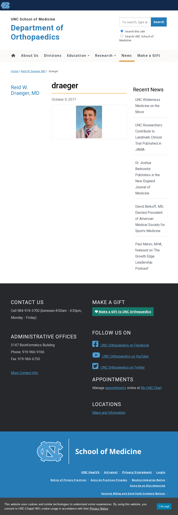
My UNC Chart (151, 388)
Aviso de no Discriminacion (147, 485)
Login (160, 472)
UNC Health (90, 472)
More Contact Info (24, 373)
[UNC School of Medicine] (89, 451)
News (127, 55)
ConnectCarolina (139, 5)
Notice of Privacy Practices (68, 480)
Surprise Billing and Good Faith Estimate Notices (133, 493)
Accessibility (20, 5)
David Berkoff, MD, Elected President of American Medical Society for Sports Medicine (150, 218)
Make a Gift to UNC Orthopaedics (124, 311)
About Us (29, 55)
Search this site (134, 31)
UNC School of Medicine (33, 19)
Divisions (52, 55)
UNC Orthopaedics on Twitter (122, 367)
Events (43, 5)
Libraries (65, 5)
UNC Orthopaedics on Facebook (124, 345)
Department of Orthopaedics (37, 32)
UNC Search (168, 5)
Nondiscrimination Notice (148, 480)
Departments (108, 5)
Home (13, 55)
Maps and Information (108, 413)
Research (104, 55)
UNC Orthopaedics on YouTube (125, 356)
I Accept (164, 506)
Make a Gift (148, 55)
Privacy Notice (99, 508)
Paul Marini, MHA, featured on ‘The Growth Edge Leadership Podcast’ (148, 256)
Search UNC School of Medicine (136, 38)
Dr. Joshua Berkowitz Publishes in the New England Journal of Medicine (147, 178)
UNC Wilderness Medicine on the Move (147, 106)
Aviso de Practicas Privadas (109, 480)
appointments (115, 388)
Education (77, 55)
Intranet (111, 472)
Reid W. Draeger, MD (33, 71)
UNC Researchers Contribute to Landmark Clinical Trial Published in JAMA (148, 137)
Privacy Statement (137, 472)
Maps (85, 5)
